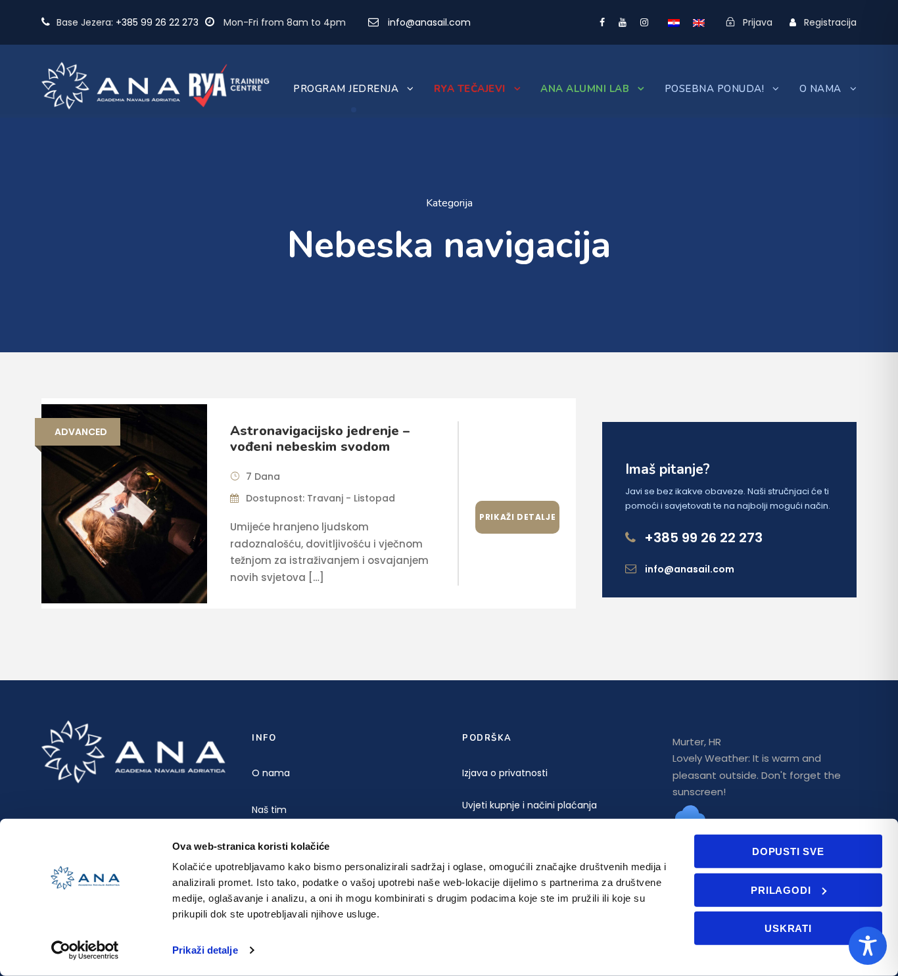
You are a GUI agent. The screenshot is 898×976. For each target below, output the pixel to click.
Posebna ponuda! (715, 88)
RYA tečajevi (470, 88)
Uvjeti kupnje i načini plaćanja (529, 805)
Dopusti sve (788, 851)
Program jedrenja (345, 88)
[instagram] (644, 22)
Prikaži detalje (205, 950)
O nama (820, 88)
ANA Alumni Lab (584, 88)
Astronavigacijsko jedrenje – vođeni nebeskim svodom (320, 438)
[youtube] (622, 22)
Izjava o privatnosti (505, 772)
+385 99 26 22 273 (157, 22)
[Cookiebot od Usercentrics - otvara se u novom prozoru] (85, 950)
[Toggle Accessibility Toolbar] (867, 945)
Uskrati (788, 928)
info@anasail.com (429, 22)
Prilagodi (781, 889)
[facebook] (602, 22)
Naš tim (269, 809)
